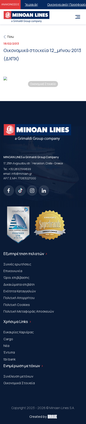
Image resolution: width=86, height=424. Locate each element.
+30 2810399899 (20, 169)
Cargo (8, 339)
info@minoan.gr (21, 174)
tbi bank (9, 359)
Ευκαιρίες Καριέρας (18, 332)
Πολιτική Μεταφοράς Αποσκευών (28, 311)
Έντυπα (9, 352)
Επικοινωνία (12, 271)
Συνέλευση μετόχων (18, 376)
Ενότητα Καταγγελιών (19, 291)
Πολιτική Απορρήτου (19, 298)
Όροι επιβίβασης (16, 277)
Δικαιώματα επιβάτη (19, 284)
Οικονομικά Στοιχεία (19, 383)
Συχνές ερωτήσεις (17, 264)
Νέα (6, 345)
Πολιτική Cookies (16, 304)
